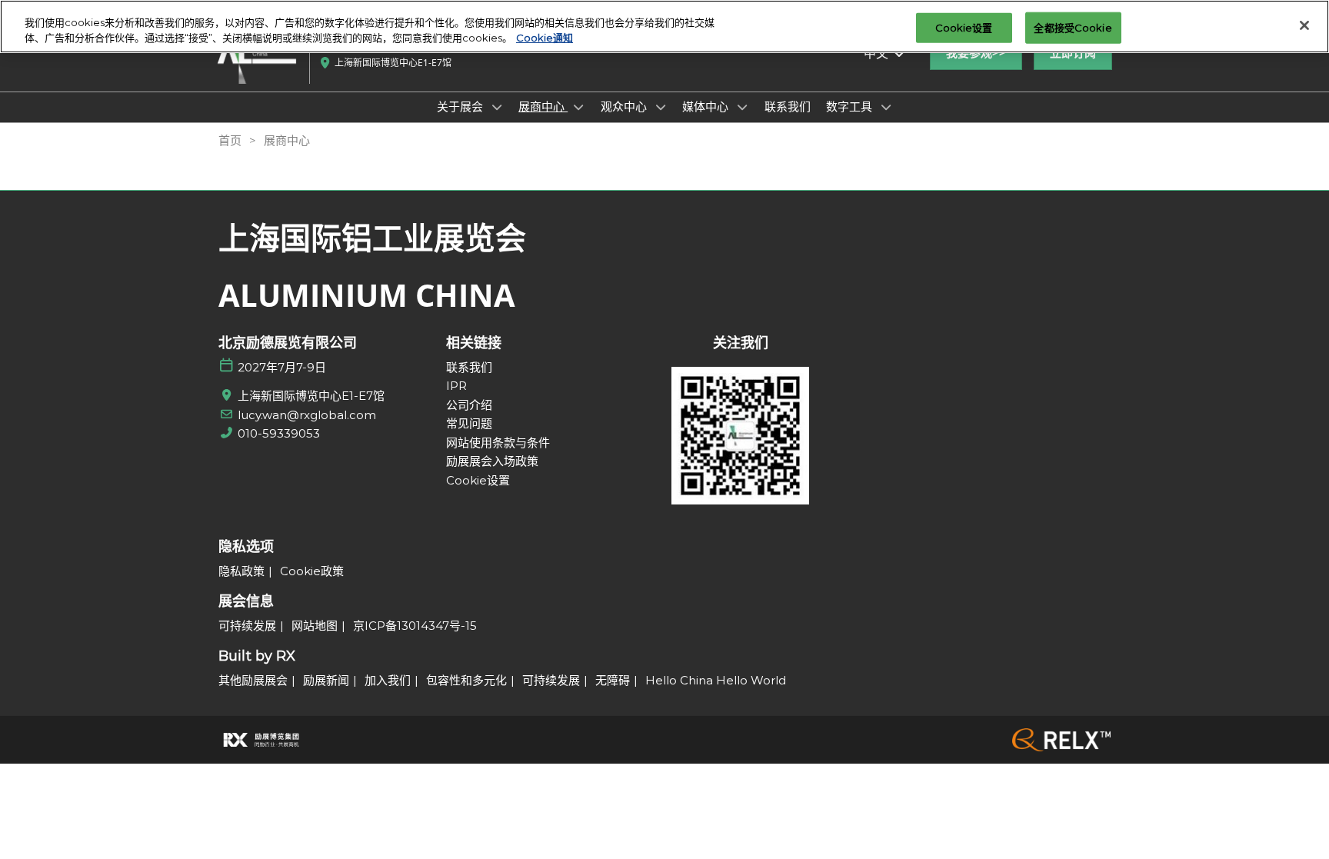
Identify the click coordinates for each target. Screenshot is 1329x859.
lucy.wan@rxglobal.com (307, 415)
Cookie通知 (544, 38)
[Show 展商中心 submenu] (578, 107)
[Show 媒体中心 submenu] (742, 107)
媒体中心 (706, 106)
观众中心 (625, 106)
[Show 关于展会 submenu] (497, 107)
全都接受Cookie (1072, 27)
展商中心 (543, 106)
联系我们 (787, 106)
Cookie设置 (964, 27)
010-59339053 (279, 433)
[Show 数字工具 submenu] (886, 107)
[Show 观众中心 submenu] (661, 107)
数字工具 (850, 106)
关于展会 (461, 106)
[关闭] (1304, 25)
